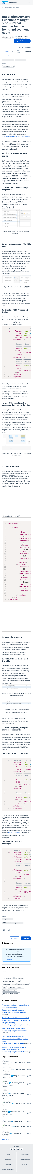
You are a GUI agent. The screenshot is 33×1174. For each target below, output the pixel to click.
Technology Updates (8, 66)
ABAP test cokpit (19, 978)
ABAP (4, 972)
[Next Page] (18, 996)
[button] (9, 54)
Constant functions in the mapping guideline (16, 136)
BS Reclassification (23, 984)
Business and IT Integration (15, 987)
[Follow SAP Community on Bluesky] (15, 1149)
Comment (9, 959)
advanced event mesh (8, 981)
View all (4, 1139)
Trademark (8, 1164)
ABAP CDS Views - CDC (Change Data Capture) (14, 975)
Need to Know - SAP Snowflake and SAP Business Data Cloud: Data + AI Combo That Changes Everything (16, 1020)
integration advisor (8, 919)
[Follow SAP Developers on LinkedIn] (21, 1149)
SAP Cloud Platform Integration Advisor (13, 923)
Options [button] (15, 44)
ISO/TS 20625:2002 (14, 832)
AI (18, 981)
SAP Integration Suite (8, 60)
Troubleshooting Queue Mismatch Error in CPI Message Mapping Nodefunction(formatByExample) (15, 1007)
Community (13, 2)
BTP (4, 987)
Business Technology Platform (10, 993)
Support (24, 1164)
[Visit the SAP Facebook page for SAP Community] (11, 1149)
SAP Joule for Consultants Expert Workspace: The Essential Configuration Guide (15, 1039)
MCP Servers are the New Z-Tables (13, 1028)
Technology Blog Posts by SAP (11, 7)
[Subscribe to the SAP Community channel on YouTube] (18, 1149)
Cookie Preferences (8, 1169)
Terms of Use (25, 1154)
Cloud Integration (20, 60)
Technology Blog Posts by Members (15, 1012)
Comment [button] (25, 938)
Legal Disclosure (25, 1159)
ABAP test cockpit (7, 978)
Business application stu (9, 990)
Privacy (8, 1154)
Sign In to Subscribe (22, 41)
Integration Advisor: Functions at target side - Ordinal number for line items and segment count (16, 24)
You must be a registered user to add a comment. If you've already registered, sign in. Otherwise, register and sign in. (15, 953)
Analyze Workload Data (9, 984)
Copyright (8, 1159)
